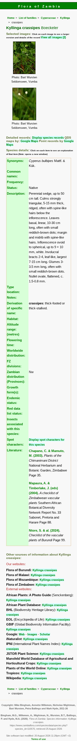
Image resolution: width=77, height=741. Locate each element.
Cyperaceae (48, 17)
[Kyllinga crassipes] (24, 57)
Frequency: (15, 182)
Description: (16, 193)
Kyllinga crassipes (45, 570)
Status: (12, 188)
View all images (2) (53, 37)
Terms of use (38, 739)
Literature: (14, 450)
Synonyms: (15, 161)
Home (11, 17)
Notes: (12, 297)
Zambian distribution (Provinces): (16, 377)
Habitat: (13, 319)
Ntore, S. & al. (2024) (44, 530)
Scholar (45, 634)
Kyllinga (65, 17)
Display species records (48, 137)
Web (22, 634)
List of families (28, 17)
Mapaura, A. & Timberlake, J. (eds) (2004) (43, 488)
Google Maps (29, 141)
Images (32, 634)
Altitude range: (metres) (13, 329)
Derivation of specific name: (14, 308)
